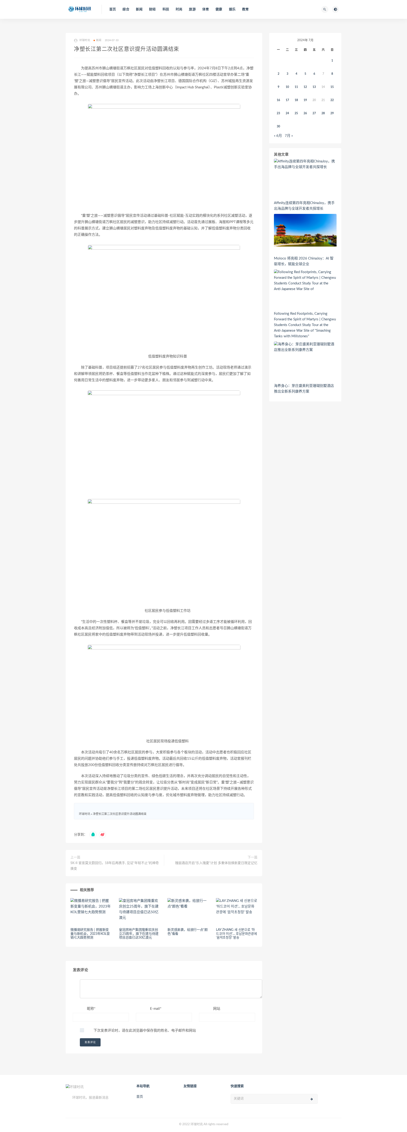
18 (296, 100)
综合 (125, 9)
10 (287, 87)
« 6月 (278, 136)
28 (323, 113)
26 (305, 113)
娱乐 (232, 9)
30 (278, 126)
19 (305, 100)
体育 (205, 9)
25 (296, 113)
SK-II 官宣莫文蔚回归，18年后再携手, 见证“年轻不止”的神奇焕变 (114, 865)
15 (332, 87)
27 (314, 113)
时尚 (179, 9)
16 (278, 100)
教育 (245, 9)
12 (305, 87)
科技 (166, 9)
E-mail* (155, 1008)
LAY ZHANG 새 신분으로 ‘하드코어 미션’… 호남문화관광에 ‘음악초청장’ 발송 (236, 933)
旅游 (192, 9)
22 (332, 100)
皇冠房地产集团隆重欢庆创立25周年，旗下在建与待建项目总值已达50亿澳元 (138, 933)
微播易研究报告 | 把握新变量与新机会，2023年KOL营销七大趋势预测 (90, 933)
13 (314, 87)
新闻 (139, 9)
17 (287, 100)
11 (296, 87)
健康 (219, 9)
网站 (216, 1008)
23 (278, 113)
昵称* (91, 1008)
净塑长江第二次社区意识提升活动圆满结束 (120, 814)
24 (287, 113)
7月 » (289, 136)
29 (332, 113)
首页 (112, 9)
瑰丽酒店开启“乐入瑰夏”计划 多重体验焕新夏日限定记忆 (216, 863)
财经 (152, 9)
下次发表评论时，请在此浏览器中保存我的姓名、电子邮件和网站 (145, 1030)
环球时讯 (84, 814)
